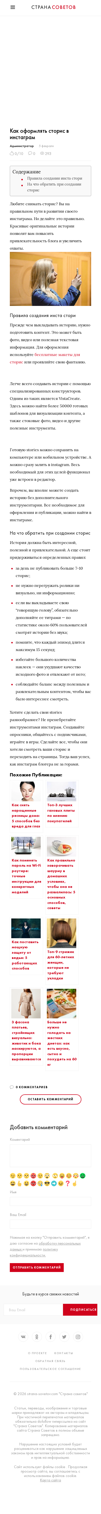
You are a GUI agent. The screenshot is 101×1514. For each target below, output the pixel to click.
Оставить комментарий (51, 1099)
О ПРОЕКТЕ (37, 1353)
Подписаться (83, 1310)
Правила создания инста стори (54, 178)
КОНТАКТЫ (63, 1353)
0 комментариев (32, 1087)
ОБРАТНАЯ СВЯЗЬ (50, 1361)
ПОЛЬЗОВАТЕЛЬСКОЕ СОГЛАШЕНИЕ (50, 1369)
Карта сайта (50, 1480)
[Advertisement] (50, 69)
